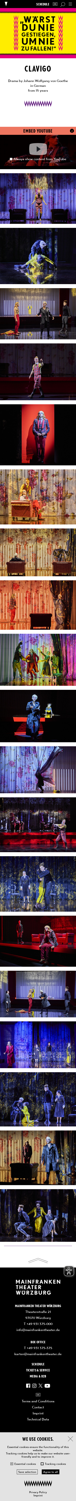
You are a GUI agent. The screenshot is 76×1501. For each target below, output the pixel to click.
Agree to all (50, 1472)
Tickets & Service (38, 1370)
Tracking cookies (55, 1463)
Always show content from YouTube (39, 159)
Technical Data (38, 1419)
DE (55, 4)
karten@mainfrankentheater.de (38, 1354)
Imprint (38, 1495)
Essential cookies (25, 1463)
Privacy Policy (38, 1492)
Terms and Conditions (38, 1401)
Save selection (27, 1472)
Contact (38, 1407)
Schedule (42, 4)
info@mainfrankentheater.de (38, 1330)
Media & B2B (38, 1376)
